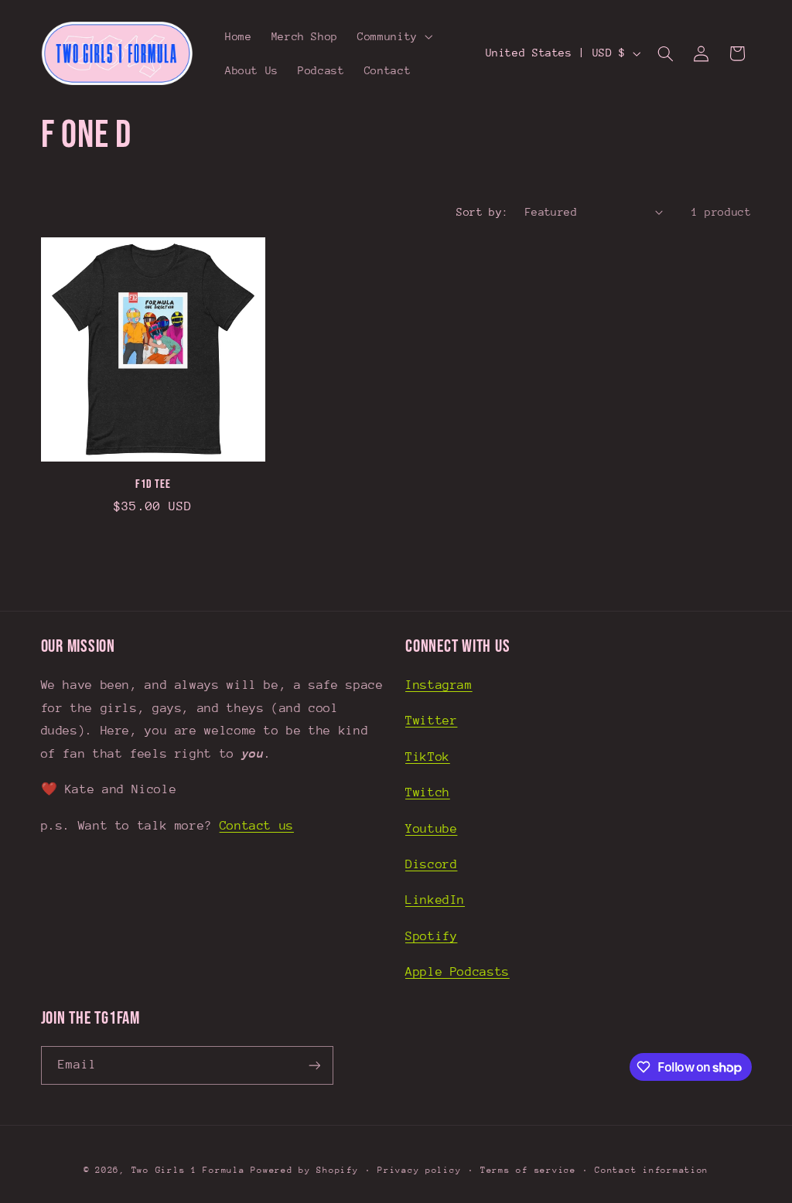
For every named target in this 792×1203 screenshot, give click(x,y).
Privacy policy (419, 1170)
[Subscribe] (314, 1065)
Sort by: (482, 212)
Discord (431, 864)
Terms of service (528, 1170)
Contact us (257, 826)
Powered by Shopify (304, 1170)
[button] (394, 36)
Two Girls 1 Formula (188, 1170)
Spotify (431, 936)
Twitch (427, 792)
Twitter (431, 721)
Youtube (431, 829)
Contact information (651, 1170)
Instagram (439, 685)
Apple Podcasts (457, 972)
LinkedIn (435, 900)
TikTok (427, 757)
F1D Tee (152, 484)
